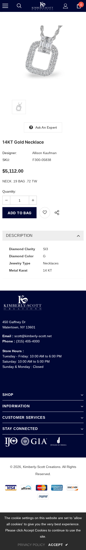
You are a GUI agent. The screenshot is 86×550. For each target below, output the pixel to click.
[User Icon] (65, 6)
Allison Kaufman (44, 153)
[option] (43, 52)
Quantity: (9, 191)
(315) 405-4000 (28, 341)
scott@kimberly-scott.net (33, 336)
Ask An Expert (46, 127)
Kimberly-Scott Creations (41, 467)
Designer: (9, 153)
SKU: (6, 160)
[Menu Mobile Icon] (5, 6)
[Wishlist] (44, 212)
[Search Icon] (19, 6)
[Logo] (42, 6)
